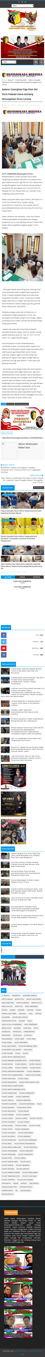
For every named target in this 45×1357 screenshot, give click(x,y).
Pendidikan (6, 1035)
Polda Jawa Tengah (9, 1046)
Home (4, 80)
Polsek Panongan (9, 1154)
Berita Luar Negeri (34, 999)
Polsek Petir (7, 1158)
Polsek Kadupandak (25, 1133)
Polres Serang (7, 1097)
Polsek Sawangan (22, 1165)
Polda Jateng (7, 1042)
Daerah (10, 80)
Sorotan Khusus (26, 1187)
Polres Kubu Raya (8, 1078)
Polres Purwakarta (27, 1093)
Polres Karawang (33, 1071)
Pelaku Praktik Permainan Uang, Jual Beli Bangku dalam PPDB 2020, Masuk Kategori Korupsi (26, 891)
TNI (17, 1190)
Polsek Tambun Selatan (11, 1172)
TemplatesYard (19, 1351)
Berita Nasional (8, 1003)
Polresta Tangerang (27, 1104)
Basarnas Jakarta (29, 995)
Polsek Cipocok (36, 1118)
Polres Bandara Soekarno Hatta (14, 1060)
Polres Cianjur (35, 1064)
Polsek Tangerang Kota (11, 1176)
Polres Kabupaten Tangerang (13, 1071)
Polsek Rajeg (25, 1162)
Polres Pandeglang (9, 1093)
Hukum (38, 1010)
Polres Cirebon (21, 1068)
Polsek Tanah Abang (30, 1172)
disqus (22, 577)
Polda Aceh (17, 1035)
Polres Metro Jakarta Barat (12, 1086)
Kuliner (22, 1021)
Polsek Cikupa (7, 1118)
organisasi (6, 1032)
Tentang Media (7, 1190)
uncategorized (7, 1194)
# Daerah (10, 404)
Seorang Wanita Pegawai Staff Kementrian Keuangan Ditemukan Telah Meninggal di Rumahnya (25, 909)
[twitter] (22, 2)
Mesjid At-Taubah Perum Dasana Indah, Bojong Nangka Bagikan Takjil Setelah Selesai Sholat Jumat (27, 749)
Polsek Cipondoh (21, 80)
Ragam (16, 1183)
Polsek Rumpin (7, 1165)
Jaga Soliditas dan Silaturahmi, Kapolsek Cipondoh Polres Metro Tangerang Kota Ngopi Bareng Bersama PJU (21, 566)
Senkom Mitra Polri (9, 1187)
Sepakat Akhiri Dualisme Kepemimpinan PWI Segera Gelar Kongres (24, 712)
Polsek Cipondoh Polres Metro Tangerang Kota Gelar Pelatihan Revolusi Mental (21, 512)
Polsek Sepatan (8, 1169)
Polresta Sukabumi (9, 1104)
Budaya (4, 1010)
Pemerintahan (29, 1032)
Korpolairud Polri (9, 1021)
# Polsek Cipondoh (22, 404)
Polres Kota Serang (33, 1075)
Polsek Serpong (23, 1169)
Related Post (8, 488)
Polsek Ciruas (7, 1125)
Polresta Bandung (23, 1100)
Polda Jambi (31, 1039)
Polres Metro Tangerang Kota (13, 1057)
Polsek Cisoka (34, 1125)
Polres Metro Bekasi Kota (29, 1082)
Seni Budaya (34, 1183)
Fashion (30, 1010)
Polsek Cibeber (8, 1115)
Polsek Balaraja (8, 1107)
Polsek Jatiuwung (8, 1133)
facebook (36, 577)
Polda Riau (28, 1050)
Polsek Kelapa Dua (9, 1140)
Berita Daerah (7, 999)
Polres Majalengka (9, 1082)
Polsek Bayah (23, 1111)
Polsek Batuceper (9, 1111)
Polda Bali (28, 1035)
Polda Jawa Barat (21, 1042)
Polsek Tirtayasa (8, 1180)
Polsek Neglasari (30, 1147)
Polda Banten (7, 1039)
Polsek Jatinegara (22, 1129)
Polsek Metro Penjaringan (24, 1143)
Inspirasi (22, 1013)
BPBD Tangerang (31, 1006)
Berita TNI (19, 1006)
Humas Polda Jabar (9, 1013)
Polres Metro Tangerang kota (13, 1089)
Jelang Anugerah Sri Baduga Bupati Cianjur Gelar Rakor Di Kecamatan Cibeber (26, 703)
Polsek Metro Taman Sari (11, 1147)
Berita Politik (7, 1006)
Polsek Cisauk (21, 1125)
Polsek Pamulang (26, 1151)
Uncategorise (25, 1190)
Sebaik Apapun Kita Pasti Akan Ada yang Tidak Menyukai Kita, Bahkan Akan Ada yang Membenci (25, 855)
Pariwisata (17, 1032)
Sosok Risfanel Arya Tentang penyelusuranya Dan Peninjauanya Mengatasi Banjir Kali (25, 873)
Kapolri (38, 1013)
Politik (25, 1053)
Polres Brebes (21, 1064)
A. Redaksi (6, 995)
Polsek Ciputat (23, 1122)
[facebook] (19, 2)
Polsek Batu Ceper (24, 1107)
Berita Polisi (37, 1003)
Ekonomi (21, 1010)
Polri (39, 1104)
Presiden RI (6, 1183)
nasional (17, 1028)
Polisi (18, 1053)
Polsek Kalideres (8, 1136)
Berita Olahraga (23, 1003)
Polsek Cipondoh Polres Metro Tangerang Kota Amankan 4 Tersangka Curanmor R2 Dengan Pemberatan (19, 538)
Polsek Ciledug (21, 1118)
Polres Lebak (23, 1078)
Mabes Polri (6, 1028)
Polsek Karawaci (24, 1136)
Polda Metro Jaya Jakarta (11, 1050)
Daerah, (32, 105)
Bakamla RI (16, 995)
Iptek (31, 1013)
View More (39, 488)
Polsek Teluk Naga (30, 1176)
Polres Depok (35, 1068)
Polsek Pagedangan (9, 1151)
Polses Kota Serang (25, 1180)
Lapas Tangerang (30, 1024)
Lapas (30, 1021)
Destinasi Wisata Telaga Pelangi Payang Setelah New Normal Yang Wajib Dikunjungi (25, 864)
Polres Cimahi (7, 1068)
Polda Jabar (19, 1039)
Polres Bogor (7, 1064)
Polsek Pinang (20, 1158)
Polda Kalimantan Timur (28, 1046)
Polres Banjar (34, 1060)
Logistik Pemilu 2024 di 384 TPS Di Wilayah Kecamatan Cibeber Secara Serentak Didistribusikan (26, 758)
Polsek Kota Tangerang (28, 1140)
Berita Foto (19, 999)
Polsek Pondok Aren (10, 1162)
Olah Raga (27, 1028)
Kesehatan (6, 1017)
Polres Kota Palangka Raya (12, 1075)
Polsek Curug (7, 1129)
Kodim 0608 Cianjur (20, 1017)
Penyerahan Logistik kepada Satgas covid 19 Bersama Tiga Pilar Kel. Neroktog (26, 671)
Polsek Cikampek (22, 1115)
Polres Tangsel (8, 1100)
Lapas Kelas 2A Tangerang (12, 1024)
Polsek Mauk (7, 1143)
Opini (36, 1028)
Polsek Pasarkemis (25, 1154)
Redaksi (24, 1183)
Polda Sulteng (7, 1053)
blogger (8, 577)
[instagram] (25, 2)
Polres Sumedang (22, 1097)
